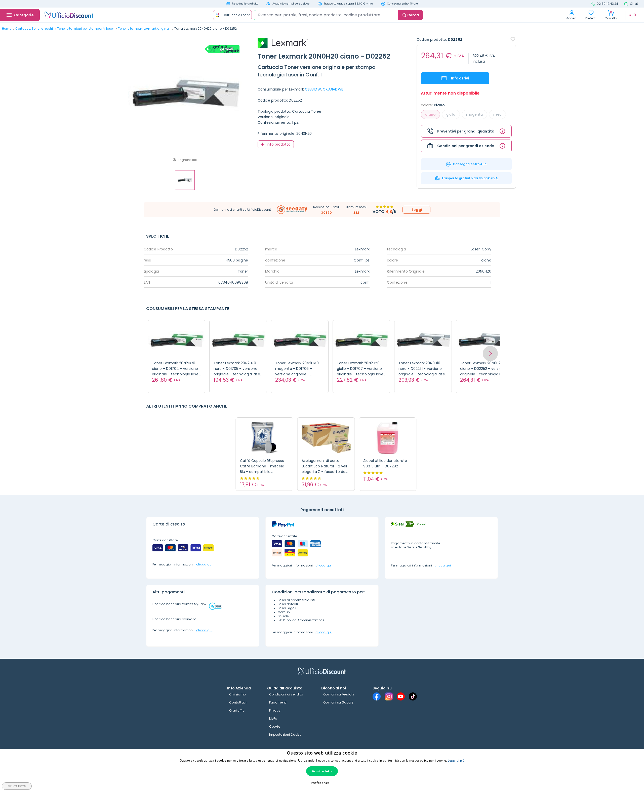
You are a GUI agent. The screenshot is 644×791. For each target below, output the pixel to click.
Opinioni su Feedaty (338, 694)
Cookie (274, 726)
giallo (451, 114)
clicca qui (204, 564)
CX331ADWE (333, 89)
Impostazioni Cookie (285, 734)
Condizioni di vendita (286, 694)
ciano (430, 114)
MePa (273, 718)
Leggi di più (456, 760)
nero (497, 114)
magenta (474, 114)
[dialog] (322, 770)
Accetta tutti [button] (322, 771)
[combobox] (326, 15)
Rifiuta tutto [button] (17, 786)
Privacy (274, 710)
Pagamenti (278, 702)
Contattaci (238, 702)
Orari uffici (237, 710)
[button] (490, 353)
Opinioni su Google (338, 702)
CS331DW (313, 89)
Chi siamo (237, 694)
